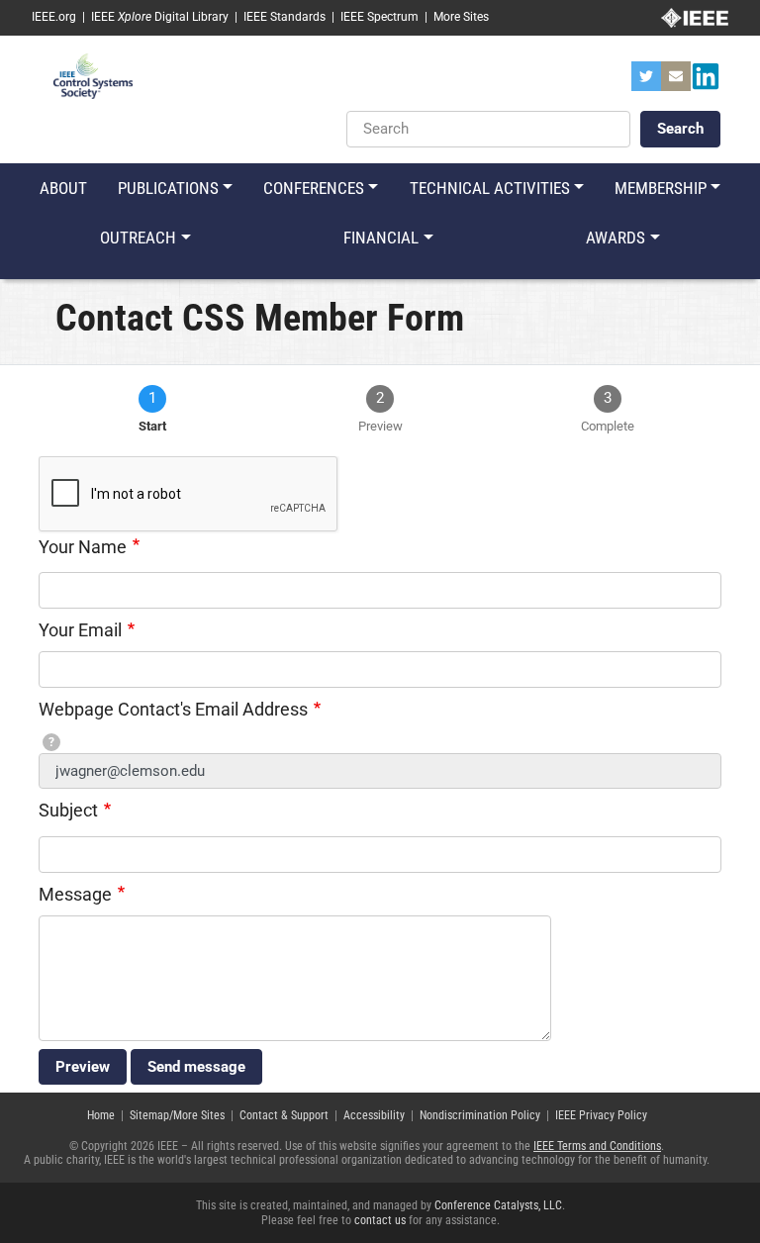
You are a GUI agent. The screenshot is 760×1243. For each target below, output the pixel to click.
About (63, 188)
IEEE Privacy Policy (601, 1115)
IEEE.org (54, 17)
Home (101, 1115)
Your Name (83, 546)
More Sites (461, 17)
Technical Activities (490, 188)
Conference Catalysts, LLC (498, 1205)
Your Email (80, 630)
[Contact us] (676, 82)
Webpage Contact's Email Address (173, 709)
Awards (615, 237)
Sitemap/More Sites (177, 1115)
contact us (380, 1220)
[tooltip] (51, 742)
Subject (68, 810)
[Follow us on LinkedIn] (705, 82)
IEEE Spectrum (379, 17)
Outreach (138, 237)
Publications (168, 188)
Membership (661, 188)
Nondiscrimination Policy (480, 1115)
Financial (381, 237)
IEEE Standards (284, 17)
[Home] (93, 75)
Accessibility (374, 1115)
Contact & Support (284, 1115)
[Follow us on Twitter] (646, 82)
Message (75, 894)
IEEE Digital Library (160, 17)
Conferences (313, 188)
